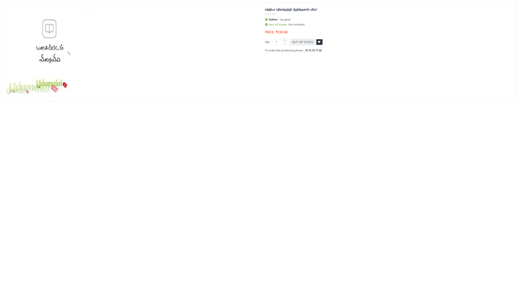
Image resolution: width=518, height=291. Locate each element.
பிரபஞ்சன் (285, 19)
